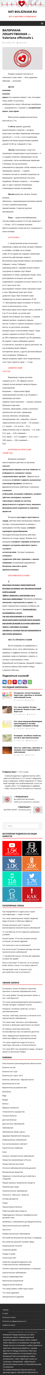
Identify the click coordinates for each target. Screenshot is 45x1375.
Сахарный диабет (9, 1250)
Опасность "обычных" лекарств (15, 1195)
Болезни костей (8, 1067)
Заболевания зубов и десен (13, 1132)
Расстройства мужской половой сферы (18, 1242)
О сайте (5, 1313)
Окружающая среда (10, 1187)
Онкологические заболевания (14, 1191)
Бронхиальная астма (11, 1083)
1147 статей (23, 772)
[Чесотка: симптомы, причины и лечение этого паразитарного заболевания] (7, 752)
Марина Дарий (33, 740)
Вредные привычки (10, 1107)
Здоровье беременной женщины (16, 1136)
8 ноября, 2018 (9, 43)
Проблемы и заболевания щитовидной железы (22, 1222)
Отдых (5, 1203)
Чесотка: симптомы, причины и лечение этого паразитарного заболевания (28, 750)
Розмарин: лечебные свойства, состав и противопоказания (27, 736)
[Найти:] (22, 826)
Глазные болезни (9, 1116)
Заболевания (7, 1128)
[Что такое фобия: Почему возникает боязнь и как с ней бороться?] (7, 712)
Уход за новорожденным (12, 1276)
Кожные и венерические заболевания (18, 1156)
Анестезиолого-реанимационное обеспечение (21, 1063)
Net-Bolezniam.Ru (31, 1332)
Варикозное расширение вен (14, 1087)
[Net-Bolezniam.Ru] (22, 6)
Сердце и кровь (8, 1254)
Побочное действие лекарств (14, 1211)
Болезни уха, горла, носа (12, 1075)
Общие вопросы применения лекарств (18, 1183)
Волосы (5, 1104)
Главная (5, 1310)
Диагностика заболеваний (13, 1124)
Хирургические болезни (12, 1284)
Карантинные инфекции (12, 1148)
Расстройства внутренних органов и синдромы (22, 1238)
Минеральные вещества (12, 1172)
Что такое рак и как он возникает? (16, 945)
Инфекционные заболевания (14, 1140)
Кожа (4, 1152)
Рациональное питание (12, 1246)
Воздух (5, 1100)
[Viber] (25, 682)
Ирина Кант (22, 43)
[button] (41, 23)
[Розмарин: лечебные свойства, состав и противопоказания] (7, 740)
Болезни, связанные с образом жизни (18, 1079)
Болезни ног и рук (9, 1071)
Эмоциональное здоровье (13, 1297)
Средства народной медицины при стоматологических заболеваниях (17, 1263)
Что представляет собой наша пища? (17, 1288)
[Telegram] (20, 682)
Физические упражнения (12, 1281)
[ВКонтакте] (4, 682)
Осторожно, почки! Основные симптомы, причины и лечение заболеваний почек (28, 695)
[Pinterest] (14, 682)
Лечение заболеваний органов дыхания (19, 1168)
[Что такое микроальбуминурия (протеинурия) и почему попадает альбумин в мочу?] (7, 726)
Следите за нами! (8, 1325)
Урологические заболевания (14, 1272)
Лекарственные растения (13, 1164)
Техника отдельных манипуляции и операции (21, 1268)
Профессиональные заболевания (16, 1234)
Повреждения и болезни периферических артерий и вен (19, 1216)
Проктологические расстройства (16, 1225)
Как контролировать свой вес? (15, 1144)
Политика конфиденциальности (14, 1321)
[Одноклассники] (9, 682)
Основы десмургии (10, 1199)
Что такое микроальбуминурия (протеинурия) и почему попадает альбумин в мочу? (28, 723)
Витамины (6, 1091)
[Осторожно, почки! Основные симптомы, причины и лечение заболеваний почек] (7, 697)
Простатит (6, 1229)
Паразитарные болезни (12, 1207)
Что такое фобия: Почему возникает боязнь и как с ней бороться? (27, 709)
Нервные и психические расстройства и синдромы (19, 1177)
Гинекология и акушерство (13, 1112)
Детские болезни (9, 1120)
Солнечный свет (9, 1258)
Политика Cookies (9, 1317)
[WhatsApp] (30, 682)
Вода (4, 1095)
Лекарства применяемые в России (16, 1160)
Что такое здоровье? (10, 1293)
